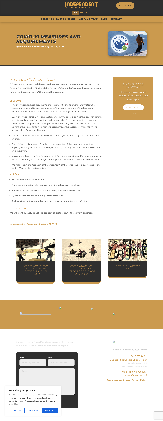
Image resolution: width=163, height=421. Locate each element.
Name (21, 357)
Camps (59, 19)
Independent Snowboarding (34, 46)
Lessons (46, 19)
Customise (17, 410)
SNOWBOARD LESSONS (133, 86)
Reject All (33, 410)
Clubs (71, 19)
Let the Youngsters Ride (127, 267)
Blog (104, 19)
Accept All (50, 410)
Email (50, 357)
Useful (83, 19)
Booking (125, 5)
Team (94, 19)
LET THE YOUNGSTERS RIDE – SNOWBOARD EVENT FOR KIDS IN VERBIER (35, 270)
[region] (33, 401)
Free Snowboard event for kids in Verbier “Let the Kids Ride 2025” (81, 270)
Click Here (133, 107)
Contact (116, 19)
